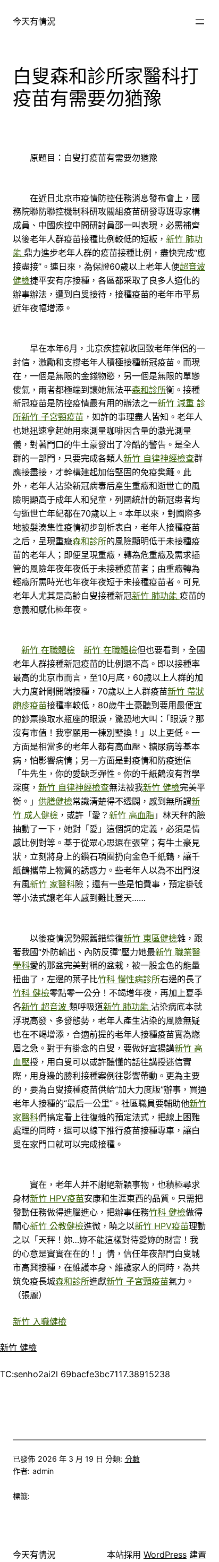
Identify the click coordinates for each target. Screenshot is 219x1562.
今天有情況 (34, 21)
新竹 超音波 (45, 1006)
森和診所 (149, 389)
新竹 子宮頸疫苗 (52, 416)
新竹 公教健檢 (56, 1226)
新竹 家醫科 (52, 884)
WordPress (165, 1554)
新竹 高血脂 (131, 815)
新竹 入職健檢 (39, 1321)
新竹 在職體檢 (48, 650)
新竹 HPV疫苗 (57, 1198)
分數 (132, 1458)
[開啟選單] (199, 21)
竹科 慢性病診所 (129, 979)
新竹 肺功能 (156, 595)
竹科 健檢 (31, 993)
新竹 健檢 (161, 787)
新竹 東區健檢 (150, 938)
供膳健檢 (55, 801)
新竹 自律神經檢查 (158, 458)
